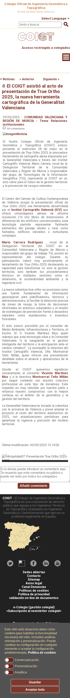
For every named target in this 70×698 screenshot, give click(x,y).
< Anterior (26, 79)
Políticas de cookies (34, 590)
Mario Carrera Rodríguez (24, 242)
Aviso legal (34, 583)
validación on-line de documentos (34, 598)
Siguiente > (51, 79)
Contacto (34, 576)
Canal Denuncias (34, 587)
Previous (5, 455)
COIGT (7, 498)
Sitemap (34, 579)
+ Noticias (7, 79)
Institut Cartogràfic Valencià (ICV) (36, 210)
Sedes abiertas (34, 572)
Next (64, 455)
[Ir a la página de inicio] (35, 42)
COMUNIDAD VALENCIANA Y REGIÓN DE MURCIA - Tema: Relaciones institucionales (35, 120)
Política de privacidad (34, 594)
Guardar (35, 682)
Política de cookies (42, 652)
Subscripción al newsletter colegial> (34, 611)
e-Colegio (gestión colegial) (34, 607)
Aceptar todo (35, 689)
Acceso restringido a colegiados (46, 48)
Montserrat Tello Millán (50, 377)
